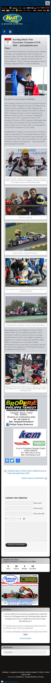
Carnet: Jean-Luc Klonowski (33, 478)
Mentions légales (31, 672)
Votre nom (37, 503)
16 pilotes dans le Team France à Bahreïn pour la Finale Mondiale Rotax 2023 (26, 472)
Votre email (38, 508)
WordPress (20, 677)
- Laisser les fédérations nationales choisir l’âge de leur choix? (26, 632)
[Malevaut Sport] (19, 605)
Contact (46, 672)
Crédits (40, 672)
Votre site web (39, 514)
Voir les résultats (25, 638)
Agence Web (26, 674)
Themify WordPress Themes (34, 677)
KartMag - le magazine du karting (13, 672)
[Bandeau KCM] (25, 12)
